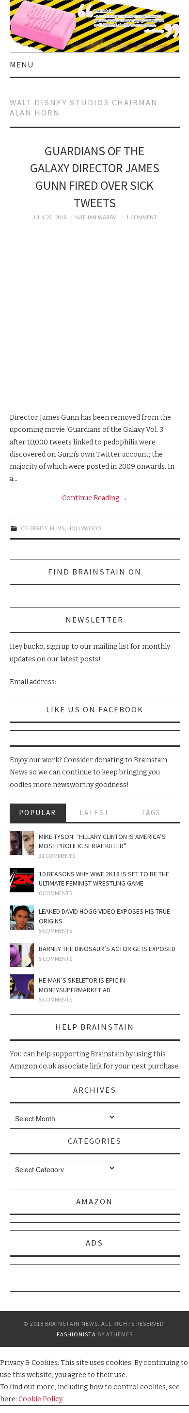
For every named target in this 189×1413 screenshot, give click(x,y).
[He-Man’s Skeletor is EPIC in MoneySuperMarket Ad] (22, 986)
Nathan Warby (95, 217)
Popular (37, 812)
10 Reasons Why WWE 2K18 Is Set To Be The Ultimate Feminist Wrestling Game (104, 879)
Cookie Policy (40, 1399)
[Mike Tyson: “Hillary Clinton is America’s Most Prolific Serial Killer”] (22, 843)
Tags (151, 812)
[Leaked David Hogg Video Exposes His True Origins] (22, 917)
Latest (94, 812)
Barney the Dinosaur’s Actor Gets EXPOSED (107, 948)
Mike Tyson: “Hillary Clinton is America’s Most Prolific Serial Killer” (102, 841)
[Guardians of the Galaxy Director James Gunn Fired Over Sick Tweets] (95, 316)
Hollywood (84, 528)
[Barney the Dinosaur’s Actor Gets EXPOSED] (22, 955)
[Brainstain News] (95, 25)
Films (57, 528)
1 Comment (141, 217)
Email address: (33, 682)
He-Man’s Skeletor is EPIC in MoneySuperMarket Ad (82, 985)
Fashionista (76, 1334)
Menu (22, 64)
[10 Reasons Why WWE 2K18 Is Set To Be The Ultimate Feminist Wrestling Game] (22, 880)
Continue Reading (94, 498)
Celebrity (34, 528)
